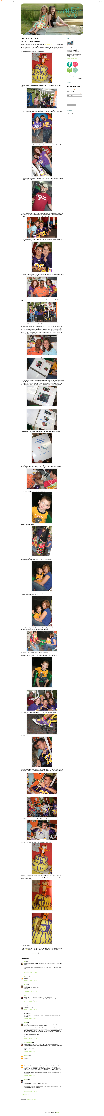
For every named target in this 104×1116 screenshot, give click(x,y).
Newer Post (23, 1097)
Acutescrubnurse (28, 1042)
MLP (25, 961)
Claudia (25, 1064)
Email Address (74, 91)
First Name (70, 95)
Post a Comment (25, 1094)
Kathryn (25, 976)
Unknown (26, 1055)
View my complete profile (72, 58)
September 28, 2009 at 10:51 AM (31, 1018)
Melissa (25, 995)
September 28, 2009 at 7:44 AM (30, 991)
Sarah (25, 1022)
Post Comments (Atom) (31, 1099)
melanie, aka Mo (71, 45)
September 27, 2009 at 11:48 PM (30, 972)
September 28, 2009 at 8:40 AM (30, 1009)
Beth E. (25, 1079)
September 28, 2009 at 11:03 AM (30, 1038)
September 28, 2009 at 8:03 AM (30, 1001)
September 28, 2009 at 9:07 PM (30, 1075)
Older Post (61, 1097)
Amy (25, 1005)
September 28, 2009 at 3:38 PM (30, 1051)
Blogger (57, 1112)
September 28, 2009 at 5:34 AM (30, 980)
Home (42, 1097)
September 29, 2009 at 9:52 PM (30, 1091)
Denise (25, 984)
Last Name (70, 100)
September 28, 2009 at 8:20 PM (30, 1060)
